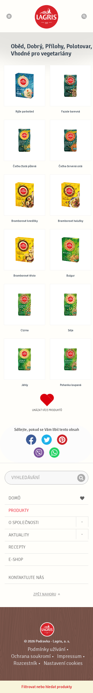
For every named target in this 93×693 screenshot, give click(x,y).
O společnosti (24, 522)
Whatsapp (54, 452)
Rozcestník (25, 663)
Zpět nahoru (44, 594)
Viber (39, 452)
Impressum (69, 656)
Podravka (46, 17)
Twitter (46, 439)
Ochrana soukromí (31, 656)
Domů (14, 498)
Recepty (17, 547)
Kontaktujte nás (26, 577)
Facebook (31, 439)
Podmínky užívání (46, 649)
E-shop (16, 559)
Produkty (19, 510)
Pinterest (62, 439)
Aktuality (19, 535)
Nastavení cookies (63, 663)
